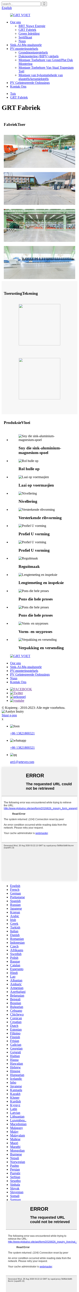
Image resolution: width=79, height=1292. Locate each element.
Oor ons (15, 22)
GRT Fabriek (27, 30)
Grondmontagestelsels (33, 52)
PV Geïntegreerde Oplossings (30, 82)
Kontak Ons (18, 86)
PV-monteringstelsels (24, 48)
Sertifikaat (25, 37)
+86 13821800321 (22, 733)
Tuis (13, 93)
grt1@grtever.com (22, 762)
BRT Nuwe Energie (32, 26)
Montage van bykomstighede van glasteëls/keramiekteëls (41, 77)
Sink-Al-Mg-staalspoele (26, 45)
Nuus (22, 41)
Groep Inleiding (29, 33)
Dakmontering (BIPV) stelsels (39, 56)
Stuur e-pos (9, 715)
